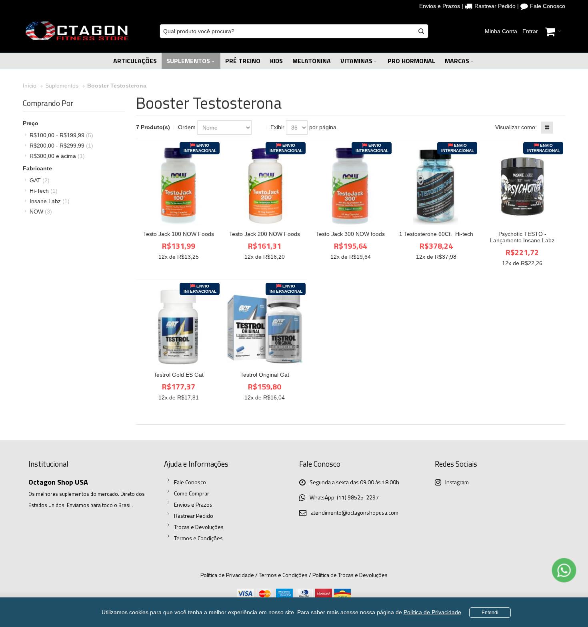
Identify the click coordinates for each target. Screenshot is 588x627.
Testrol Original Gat (264, 374)
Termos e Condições (198, 538)
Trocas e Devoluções (199, 527)
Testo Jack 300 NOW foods (350, 234)
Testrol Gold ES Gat (179, 374)
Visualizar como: (516, 127)
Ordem (187, 127)
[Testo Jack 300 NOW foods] (350, 186)
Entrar (530, 31)
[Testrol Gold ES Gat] (178, 326)
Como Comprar (191, 493)
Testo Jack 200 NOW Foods (264, 234)
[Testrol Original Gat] (264, 326)
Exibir (277, 127)
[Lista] (559, 128)
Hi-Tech (44, 191)
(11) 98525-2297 (358, 497)
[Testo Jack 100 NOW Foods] (178, 186)
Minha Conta (501, 31)
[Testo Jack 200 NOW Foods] (264, 186)
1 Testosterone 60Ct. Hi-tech (436, 234)
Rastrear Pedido (495, 6)
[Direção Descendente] (259, 128)
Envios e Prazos (439, 6)
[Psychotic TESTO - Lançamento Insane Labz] (522, 186)
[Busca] (421, 31)
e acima (57, 156)
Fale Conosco (547, 6)
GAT (40, 180)
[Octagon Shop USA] (77, 31)
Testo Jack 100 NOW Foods (178, 234)
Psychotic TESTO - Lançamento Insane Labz (522, 237)
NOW (41, 211)
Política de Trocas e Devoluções (350, 575)
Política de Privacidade (432, 612)
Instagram (457, 482)
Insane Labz (50, 201)
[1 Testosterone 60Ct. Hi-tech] (436, 186)
